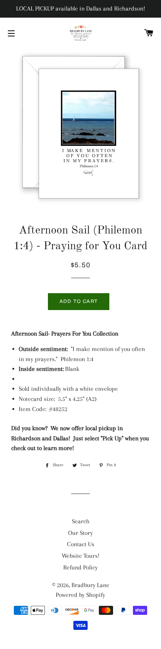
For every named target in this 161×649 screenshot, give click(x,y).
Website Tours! (81, 555)
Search (80, 521)
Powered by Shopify (80, 594)
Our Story (80, 532)
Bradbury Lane (90, 585)
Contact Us (80, 544)
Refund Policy (80, 567)
